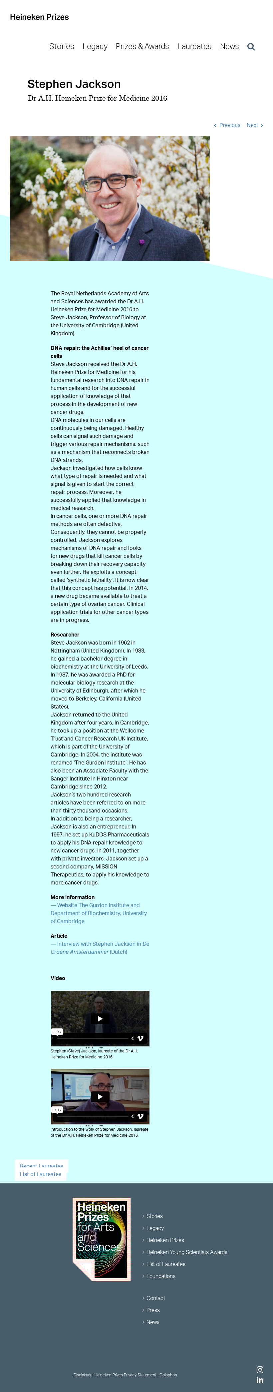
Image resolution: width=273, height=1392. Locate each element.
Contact (155, 1298)
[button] (251, 46)
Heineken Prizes (165, 1240)
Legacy (155, 1228)
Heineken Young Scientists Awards (186, 1252)
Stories (154, 1216)
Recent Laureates (41, 1166)
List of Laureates (40, 1174)
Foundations (160, 1276)
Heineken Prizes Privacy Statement (125, 1374)
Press (153, 1310)
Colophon (168, 1374)
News (152, 1322)
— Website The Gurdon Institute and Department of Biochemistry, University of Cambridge (99, 913)
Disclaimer (83, 1374)
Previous (229, 125)
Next (252, 125)
